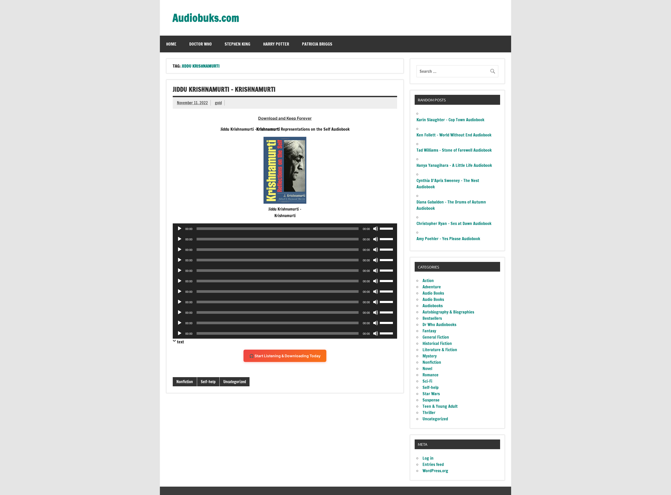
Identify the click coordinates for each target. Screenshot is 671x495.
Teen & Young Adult (440, 406)
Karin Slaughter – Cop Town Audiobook (450, 120)
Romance (431, 375)
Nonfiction (184, 381)
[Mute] (375, 228)
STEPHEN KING (237, 44)
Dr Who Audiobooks (439, 324)
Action (428, 280)
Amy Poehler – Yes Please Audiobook (448, 238)
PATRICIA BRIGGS (317, 44)
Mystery (430, 356)
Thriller (429, 412)
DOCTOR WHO (200, 44)
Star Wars (431, 394)
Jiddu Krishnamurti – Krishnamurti (224, 89)
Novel (427, 368)
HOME (171, 44)
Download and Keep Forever (285, 118)
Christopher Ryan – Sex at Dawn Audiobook (453, 223)
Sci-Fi (427, 381)
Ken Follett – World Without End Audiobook (453, 135)
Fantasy (429, 331)
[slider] (387, 228)
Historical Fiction (437, 343)
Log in (428, 458)
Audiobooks (433, 306)
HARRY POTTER (276, 44)
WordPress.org (435, 471)
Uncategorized (234, 381)
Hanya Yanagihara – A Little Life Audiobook (454, 165)
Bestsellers (432, 318)
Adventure (432, 287)
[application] (285, 228)
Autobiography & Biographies (448, 312)
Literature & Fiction (440, 350)
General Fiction (436, 337)
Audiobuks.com (205, 17)
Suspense (431, 400)
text (180, 342)
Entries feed (433, 464)
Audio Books (433, 293)
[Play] (179, 228)
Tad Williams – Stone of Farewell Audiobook (454, 150)
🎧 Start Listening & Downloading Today (285, 356)
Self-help (208, 381)
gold (218, 103)
